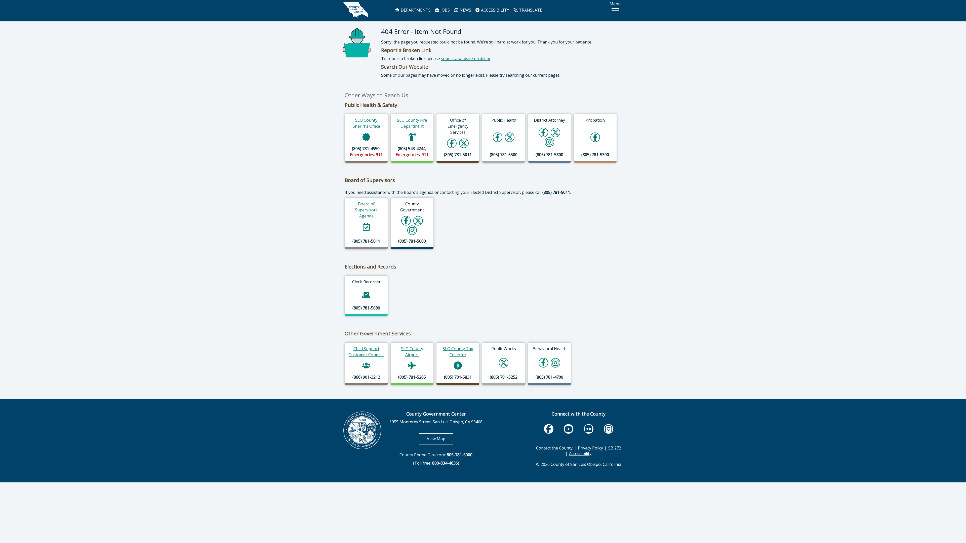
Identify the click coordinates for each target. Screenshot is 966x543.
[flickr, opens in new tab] (589, 428)
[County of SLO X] (418, 220)
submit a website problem (465, 58)
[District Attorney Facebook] (543, 132)
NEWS (465, 10)
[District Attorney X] (555, 132)
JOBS (444, 10)
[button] (615, 10)
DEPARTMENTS (415, 10)
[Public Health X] (509, 137)
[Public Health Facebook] (497, 137)
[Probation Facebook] (595, 137)
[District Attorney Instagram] (549, 142)
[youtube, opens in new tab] (568, 429)
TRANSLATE (530, 10)
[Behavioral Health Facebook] (543, 362)
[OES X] (463, 143)
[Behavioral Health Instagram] (555, 362)
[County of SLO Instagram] (412, 230)
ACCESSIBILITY (494, 10)
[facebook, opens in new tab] (549, 428)
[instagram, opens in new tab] (608, 428)
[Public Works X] (503, 362)
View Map (440, 438)
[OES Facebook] (452, 143)
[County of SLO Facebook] (406, 220)
